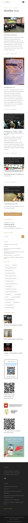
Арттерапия (8, 302)
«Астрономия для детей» (11, 204)
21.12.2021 (6, 53)
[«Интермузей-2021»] (14, 71)
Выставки (20, 158)
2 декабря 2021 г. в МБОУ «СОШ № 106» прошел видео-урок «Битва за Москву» (13, 132)
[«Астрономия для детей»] (14, 193)
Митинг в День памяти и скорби (13, 325)
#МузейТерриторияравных (11, 283)
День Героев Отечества (10, 35)
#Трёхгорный (8, 294)
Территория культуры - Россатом (11, 161)
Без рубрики (7, 58)
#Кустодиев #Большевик (11, 278)
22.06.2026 (7, 327)
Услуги (11, 119)
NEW (5, 158)
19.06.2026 (7, 355)
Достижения (10, 114)
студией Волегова (17, 521)
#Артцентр (14, 265)
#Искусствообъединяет (10, 275)
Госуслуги (6, 246)
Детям (5, 114)
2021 (11, 7)
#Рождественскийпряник (11, 291)
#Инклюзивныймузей (10, 273)
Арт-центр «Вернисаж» (12, 158)
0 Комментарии (13, 53)
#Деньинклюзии (9, 270)
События (13, 116)
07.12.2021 (6, 153)
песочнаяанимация (9, 307)
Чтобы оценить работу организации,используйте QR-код (12, 431)
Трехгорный (7, 119)
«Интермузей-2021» (9, 87)
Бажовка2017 (16, 302)
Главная (6, 7)
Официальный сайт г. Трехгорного (11, 255)
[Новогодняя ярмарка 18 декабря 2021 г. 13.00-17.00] (14, 164)
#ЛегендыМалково (9, 281)
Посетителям (7, 116)
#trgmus (7, 265)
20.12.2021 (7, 109)
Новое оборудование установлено (13, 339)
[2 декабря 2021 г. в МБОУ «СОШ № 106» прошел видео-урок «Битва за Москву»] (14, 121)
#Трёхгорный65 (17, 294)
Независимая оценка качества (11, 244)
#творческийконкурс (10, 299)
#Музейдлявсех (8, 286)
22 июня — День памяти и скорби (13, 353)
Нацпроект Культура (18, 114)
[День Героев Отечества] (14, 25)
